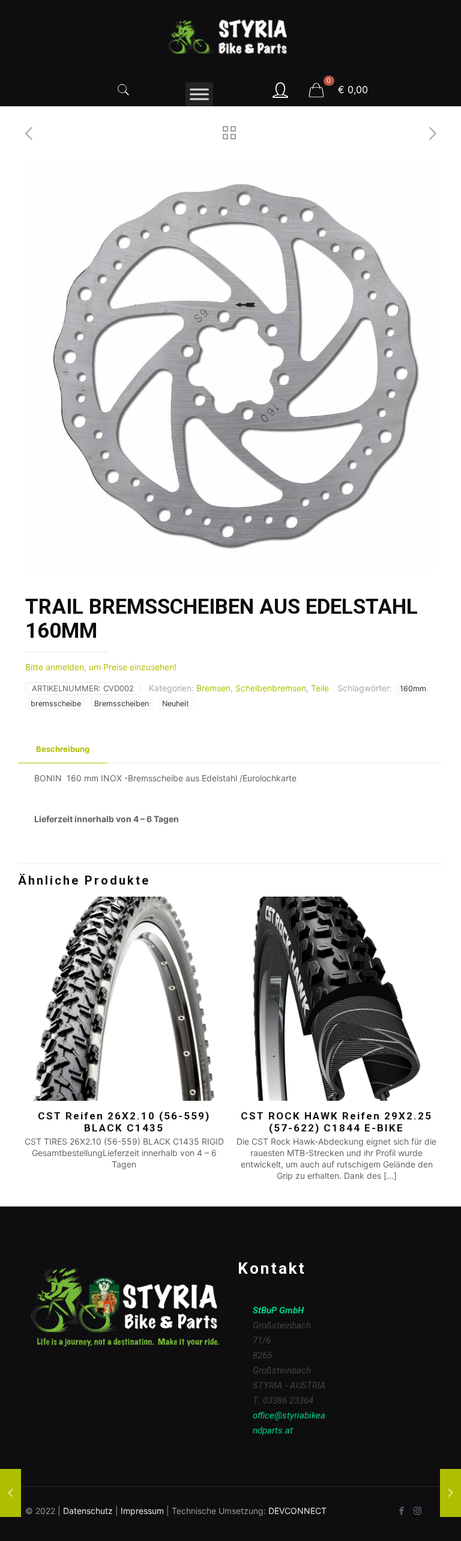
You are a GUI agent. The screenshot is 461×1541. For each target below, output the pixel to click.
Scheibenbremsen (270, 688)
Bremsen (213, 688)
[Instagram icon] (417, 1510)
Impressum (142, 1511)
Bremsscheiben (121, 703)
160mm (413, 688)
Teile (320, 688)
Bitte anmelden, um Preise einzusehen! (100, 667)
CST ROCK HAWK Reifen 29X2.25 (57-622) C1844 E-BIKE (336, 1122)
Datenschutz (88, 1511)
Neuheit (175, 703)
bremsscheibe (56, 703)
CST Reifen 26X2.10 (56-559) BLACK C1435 (124, 1122)
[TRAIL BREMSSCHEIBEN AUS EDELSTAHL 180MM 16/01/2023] (450, 1493)
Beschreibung (62, 749)
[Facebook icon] (401, 1510)
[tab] (62, 749)
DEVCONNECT (297, 1511)
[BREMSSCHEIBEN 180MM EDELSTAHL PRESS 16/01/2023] (10, 1493)
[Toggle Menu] (199, 94)
